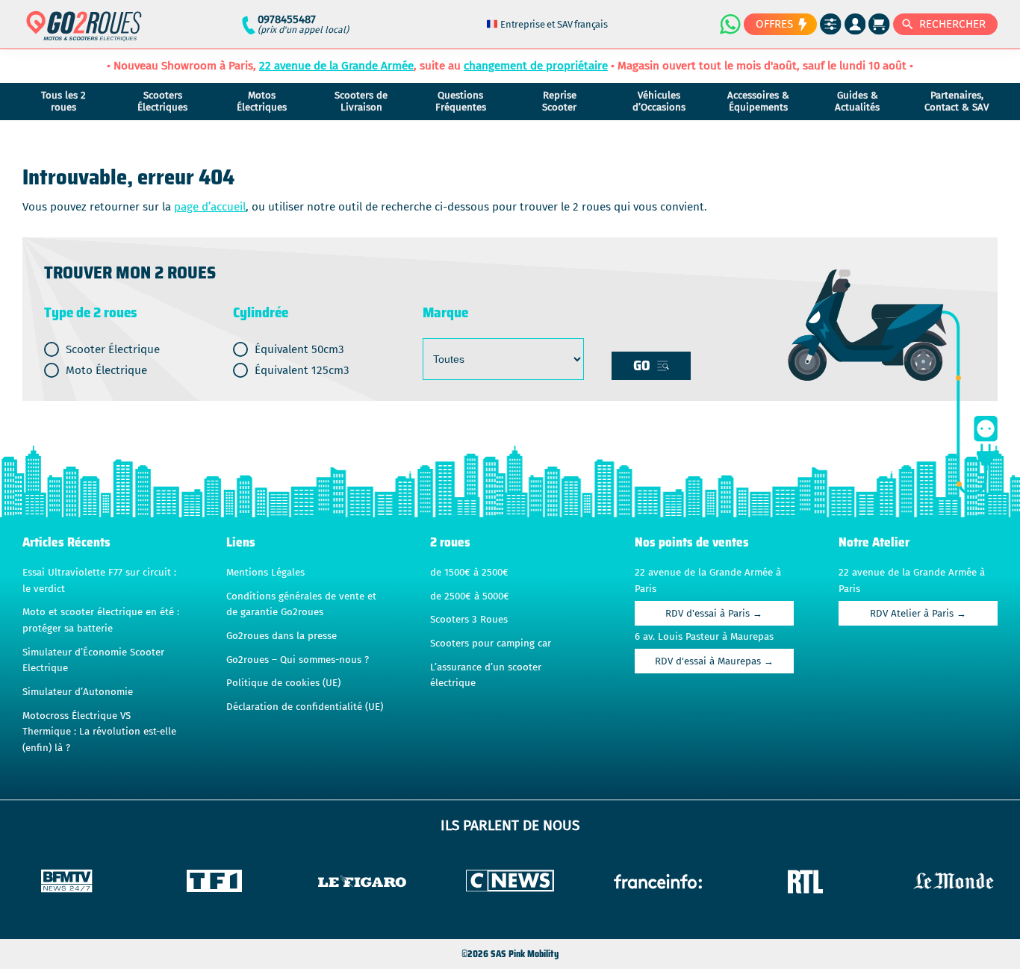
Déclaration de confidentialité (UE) (304, 707)
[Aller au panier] (879, 24)
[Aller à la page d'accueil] (84, 32)
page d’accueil (210, 207)
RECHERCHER (952, 24)
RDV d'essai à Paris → (713, 614)
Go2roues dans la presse (281, 636)
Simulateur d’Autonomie (77, 692)
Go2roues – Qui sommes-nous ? (297, 660)
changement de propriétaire (536, 65)
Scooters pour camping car (490, 643)
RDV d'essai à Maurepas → (714, 661)
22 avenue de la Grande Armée (336, 65)
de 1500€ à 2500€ (469, 573)
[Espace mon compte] (855, 24)
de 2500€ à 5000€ (469, 596)
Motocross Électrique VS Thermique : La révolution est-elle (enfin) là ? (99, 732)
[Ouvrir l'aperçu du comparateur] (831, 24)
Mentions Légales (265, 573)
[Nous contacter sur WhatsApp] (729, 24)
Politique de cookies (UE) (283, 683)
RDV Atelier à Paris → (918, 614)
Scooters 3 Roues (469, 620)
